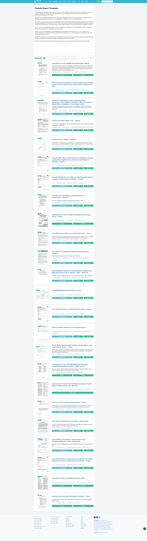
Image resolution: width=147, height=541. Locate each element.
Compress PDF (68, 523)
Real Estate (74, 1)
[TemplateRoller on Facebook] (97, 517)
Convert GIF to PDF (37, 523)
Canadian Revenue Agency (60, 165)
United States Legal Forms (62, 110)
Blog (87, 1)
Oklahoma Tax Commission (76, 277)
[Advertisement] (64, 49)
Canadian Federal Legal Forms (72, 165)
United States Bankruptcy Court (73, 110)
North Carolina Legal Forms (71, 372)
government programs (51, 19)
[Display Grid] (91, 58)
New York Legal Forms (86, 202)
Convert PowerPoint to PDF (39, 526)
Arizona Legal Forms (66, 127)
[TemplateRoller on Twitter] (99, 517)
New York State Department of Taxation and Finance (75, 389)
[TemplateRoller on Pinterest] (95, 517)
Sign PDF (67, 521)
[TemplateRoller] (37, 1)
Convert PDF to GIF (54, 521)
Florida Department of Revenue (80, 220)
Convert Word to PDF (38, 518)
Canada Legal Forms (82, 183)
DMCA (82, 521)
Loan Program (80, 31)
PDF (79, 92)
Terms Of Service (84, 524)
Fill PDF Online (62, 92)
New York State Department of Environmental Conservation (72, 202)
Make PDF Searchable (70, 526)
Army (50, 1)
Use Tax (69, 32)
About (82, 518)
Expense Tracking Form (87, 331)
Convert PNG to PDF (38, 521)
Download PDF (72, 392)
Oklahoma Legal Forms (66, 277)
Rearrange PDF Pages (70, 524)
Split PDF (67, 518)
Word (89, 92)
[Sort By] (93, 58)
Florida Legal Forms (70, 220)
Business (55, 1)
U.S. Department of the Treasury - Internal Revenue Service (62, 331)
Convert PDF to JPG (54, 518)
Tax (79, 1)
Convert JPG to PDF (37, 528)
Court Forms (55, 110)
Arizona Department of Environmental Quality (78, 127)
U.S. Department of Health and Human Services (74, 447)
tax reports (69, 19)
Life (69, 1)
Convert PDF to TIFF (54, 523)
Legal (60, 1)
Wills (83, 1)
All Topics (82, 528)
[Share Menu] (144, 528)
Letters (64, 1)
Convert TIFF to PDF (38, 524)
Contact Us (83, 526)
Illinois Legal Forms (70, 354)
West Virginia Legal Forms (71, 427)
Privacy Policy (83, 523)
